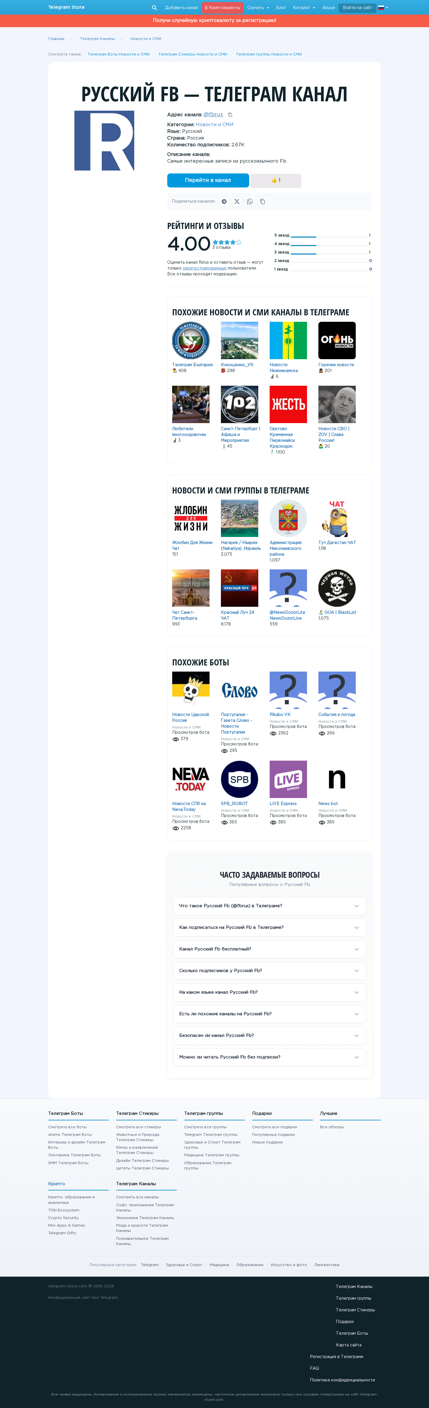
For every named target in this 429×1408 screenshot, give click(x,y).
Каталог (301, 8)
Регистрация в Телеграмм (336, 1357)
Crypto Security (63, 1218)
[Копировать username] (230, 115)
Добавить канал (181, 8)
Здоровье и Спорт (184, 1265)
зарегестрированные (204, 268)
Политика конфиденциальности (342, 1380)
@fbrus (213, 114)
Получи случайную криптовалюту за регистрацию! (214, 20)
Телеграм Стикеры (355, 1310)
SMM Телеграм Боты (68, 1163)
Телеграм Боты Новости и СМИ (118, 54)
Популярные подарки (273, 1134)
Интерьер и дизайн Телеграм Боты (76, 1145)
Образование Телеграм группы (207, 1166)
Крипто (56, 1184)
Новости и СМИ (214, 125)
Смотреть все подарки (274, 1127)
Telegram (150, 1265)
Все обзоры (332, 1127)
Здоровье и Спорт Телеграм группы (212, 1145)
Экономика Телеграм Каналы (145, 1218)
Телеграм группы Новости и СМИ (269, 54)
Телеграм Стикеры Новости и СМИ (192, 54)
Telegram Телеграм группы (211, 1134)
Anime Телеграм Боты (70, 1134)
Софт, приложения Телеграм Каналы (145, 1208)
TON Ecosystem (63, 1210)
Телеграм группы (353, 1298)
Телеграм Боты (352, 1333)
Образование (250, 1265)
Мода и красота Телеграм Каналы (142, 1228)
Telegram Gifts (62, 1233)
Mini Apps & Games (66, 1225)
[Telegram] (224, 201)
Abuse (328, 8)
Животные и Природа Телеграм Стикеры (137, 1137)
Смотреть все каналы (137, 1197)
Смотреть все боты (67, 1127)
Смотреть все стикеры (138, 1127)
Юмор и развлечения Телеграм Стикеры (137, 1150)
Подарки (345, 1322)
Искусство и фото (289, 1265)
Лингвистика (326, 1265)
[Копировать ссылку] (262, 201)
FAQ (314, 1368)
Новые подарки (267, 1142)
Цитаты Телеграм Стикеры (142, 1168)
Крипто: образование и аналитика (71, 1200)
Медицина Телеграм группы (211, 1155)
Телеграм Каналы (354, 1287)
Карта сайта (349, 1345)
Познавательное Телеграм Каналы (142, 1241)
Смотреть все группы (205, 1127)
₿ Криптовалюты (222, 8)
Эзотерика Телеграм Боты (74, 1155)
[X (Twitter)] (237, 201)
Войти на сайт (357, 8)
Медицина (219, 1265)
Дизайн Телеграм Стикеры (142, 1160)
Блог (281, 8)
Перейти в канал (208, 180)
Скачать (255, 8)
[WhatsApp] (250, 201)
